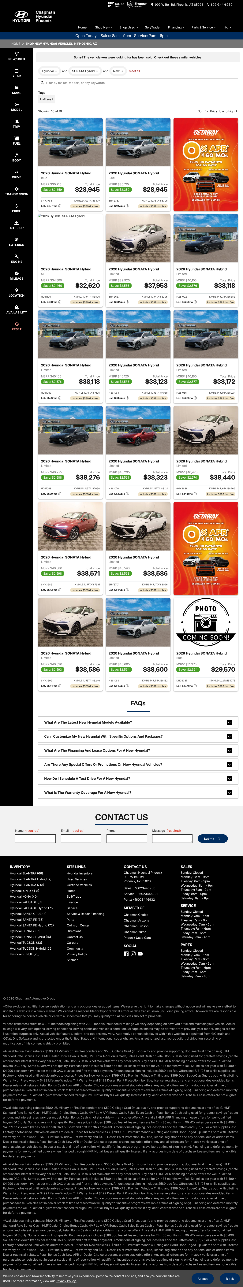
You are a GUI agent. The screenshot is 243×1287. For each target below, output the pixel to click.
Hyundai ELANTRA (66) (26, 873)
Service (72, 908)
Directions (74, 931)
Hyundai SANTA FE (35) (26, 920)
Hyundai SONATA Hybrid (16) (30, 937)
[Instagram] (133, 954)
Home (82, 27)
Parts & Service (202, 27)
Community (75, 948)
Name (27, 831)
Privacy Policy (77, 954)
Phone (111, 831)
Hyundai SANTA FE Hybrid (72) (32, 925)
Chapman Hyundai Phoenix (45, 16)
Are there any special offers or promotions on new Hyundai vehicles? (103, 764)
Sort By (203, 111)
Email (73, 831)
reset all (134, 71)
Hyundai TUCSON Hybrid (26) (31, 948)
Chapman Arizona (136, 920)
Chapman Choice (136, 915)
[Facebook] (126, 954)
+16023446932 (144, 899)
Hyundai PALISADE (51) (26, 902)
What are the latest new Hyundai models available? (88, 722)
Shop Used (127, 27)
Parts (70, 920)
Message (166, 831)
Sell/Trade (152, 27)
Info (225, 27)
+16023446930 (144, 888)
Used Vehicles (77, 879)
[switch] (46, 99)
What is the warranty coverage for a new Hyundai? (87, 793)
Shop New (102, 27)
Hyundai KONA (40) (24, 896)
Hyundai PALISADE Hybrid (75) (32, 908)
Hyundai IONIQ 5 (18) (24, 891)
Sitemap (72, 960)
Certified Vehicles (79, 885)
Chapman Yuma (135, 932)
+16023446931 (147, 894)
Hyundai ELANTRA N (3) (27, 885)
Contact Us (75, 937)
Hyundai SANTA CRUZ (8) (28, 914)
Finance (72, 902)
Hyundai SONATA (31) (25, 931)
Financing (175, 27)
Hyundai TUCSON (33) (26, 942)
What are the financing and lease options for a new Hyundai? (97, 750)
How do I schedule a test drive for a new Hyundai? (87, 779)
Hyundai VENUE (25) (24, 954)
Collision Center (78, 925)
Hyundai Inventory (80, 873)
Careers (72, 942)
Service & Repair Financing (85, 914)
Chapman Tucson (136, 926)
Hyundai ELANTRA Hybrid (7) (30, 879)
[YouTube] (140, 954)
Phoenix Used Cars (137, 938)
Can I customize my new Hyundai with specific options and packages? (103, 736)
